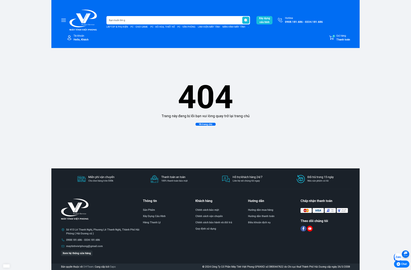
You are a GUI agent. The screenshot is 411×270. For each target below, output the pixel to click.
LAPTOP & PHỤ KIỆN (117, 27)
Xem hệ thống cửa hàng (77, 253)
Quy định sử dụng (205, 228)
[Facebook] (304, 228)
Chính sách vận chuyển (209, 216)
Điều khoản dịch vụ (259, 222)
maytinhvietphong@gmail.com (84, 246)
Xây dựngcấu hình (264, 20)
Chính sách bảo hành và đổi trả (213, 222)
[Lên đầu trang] (405, 245)
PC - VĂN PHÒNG (186, 27)
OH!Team (88, 266)
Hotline (304, 20)
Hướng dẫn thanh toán (261, 216)
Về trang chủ (205, 124)
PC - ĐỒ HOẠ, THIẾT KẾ (162, 27)
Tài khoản (81, 37)
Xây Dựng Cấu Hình (154, 216)
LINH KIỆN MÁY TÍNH (209, 27)
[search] (245, 20)
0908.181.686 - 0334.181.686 (83, 239)
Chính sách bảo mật (207, 209)
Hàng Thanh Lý (152, 222)
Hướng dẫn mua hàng (260, 209)
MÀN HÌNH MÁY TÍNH (234, 27)
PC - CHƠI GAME (139, 27)
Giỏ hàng (341, 37)
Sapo (113, 266)
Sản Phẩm (149, 209)
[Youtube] (310, 228)
